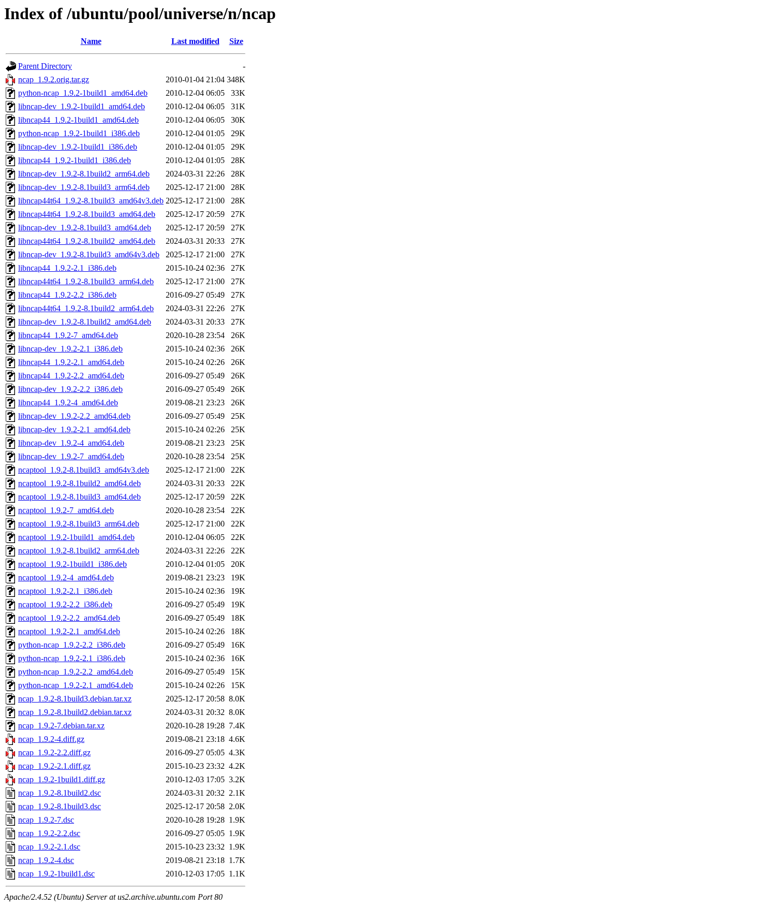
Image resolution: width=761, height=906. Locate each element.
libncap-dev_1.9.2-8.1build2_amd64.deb (84, 321)
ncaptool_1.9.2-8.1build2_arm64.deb (78, 550)
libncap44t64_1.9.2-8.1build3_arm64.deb (86, 281)
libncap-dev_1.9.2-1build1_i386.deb (77, 146)
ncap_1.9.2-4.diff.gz (51, 739)
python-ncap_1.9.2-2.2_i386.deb (71, 644)
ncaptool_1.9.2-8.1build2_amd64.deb (79, 483)
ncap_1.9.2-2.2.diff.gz (54, 752)
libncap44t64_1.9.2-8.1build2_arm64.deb (86, 308)
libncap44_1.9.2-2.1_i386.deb (67, 268)
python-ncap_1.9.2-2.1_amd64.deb (75, 685)
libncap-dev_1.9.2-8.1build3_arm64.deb (84, 187)
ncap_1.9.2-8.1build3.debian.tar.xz (74, 698)
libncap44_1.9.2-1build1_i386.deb (74, 160)
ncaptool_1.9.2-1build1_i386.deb (72, 564)
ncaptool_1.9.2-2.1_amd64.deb (69, 631)
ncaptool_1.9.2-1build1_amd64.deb (76, 537)
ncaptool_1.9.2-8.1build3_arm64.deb (78, 523)
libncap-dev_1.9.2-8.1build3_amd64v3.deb (88, 254)
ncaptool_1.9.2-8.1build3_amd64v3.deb (83, 469)
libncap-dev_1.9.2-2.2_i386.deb (70, 389)
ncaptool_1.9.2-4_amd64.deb (66, 577)
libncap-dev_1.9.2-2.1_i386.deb (70, 348)
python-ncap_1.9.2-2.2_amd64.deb (75, 671)
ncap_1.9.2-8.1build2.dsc (59, 792)
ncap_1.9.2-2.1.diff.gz (54, 766)
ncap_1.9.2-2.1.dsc (49, 846)
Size (236, 41)
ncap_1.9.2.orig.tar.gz (53, 79)
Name (91, 41)
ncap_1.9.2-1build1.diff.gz (61, 779)
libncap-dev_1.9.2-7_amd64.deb (71, 456)
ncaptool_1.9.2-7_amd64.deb (66, 510)
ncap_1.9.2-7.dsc (46, 819)
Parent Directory (45, 66)
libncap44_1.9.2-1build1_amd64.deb (78, 119)
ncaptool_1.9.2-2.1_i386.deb (65, 591)
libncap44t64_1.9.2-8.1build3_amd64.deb (86, 214)
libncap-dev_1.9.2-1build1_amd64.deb (81, 106)
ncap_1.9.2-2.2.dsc (49, 833)
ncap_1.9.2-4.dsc (46, 860)
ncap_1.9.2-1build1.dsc (56, 873)
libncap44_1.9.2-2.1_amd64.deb (71, 362)
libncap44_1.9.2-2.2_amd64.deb (71, 375)
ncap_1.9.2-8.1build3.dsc (59, 806)
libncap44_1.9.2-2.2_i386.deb (67, 294)
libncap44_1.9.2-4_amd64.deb (68, 402)
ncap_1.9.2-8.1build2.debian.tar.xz (74, 712)
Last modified (195, 41)
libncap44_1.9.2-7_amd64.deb (68, 335)
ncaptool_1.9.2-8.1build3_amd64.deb (79, 496)
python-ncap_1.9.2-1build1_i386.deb (79, 133)
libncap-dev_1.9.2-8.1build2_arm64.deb (84, 173)
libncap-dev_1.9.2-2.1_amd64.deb (74, 429)
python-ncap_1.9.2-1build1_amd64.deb (83, 93)
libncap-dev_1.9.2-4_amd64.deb (71, 443)
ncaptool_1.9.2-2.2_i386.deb (65, 604)
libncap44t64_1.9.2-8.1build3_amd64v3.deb (91, 200)
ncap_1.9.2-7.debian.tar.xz (61, 725)
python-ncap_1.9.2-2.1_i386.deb (71, 658)
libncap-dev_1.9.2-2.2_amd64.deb (74, 416)
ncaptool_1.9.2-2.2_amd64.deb (69, 617)
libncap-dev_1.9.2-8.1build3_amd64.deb (84, 227)
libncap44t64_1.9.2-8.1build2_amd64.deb (86, 241)
